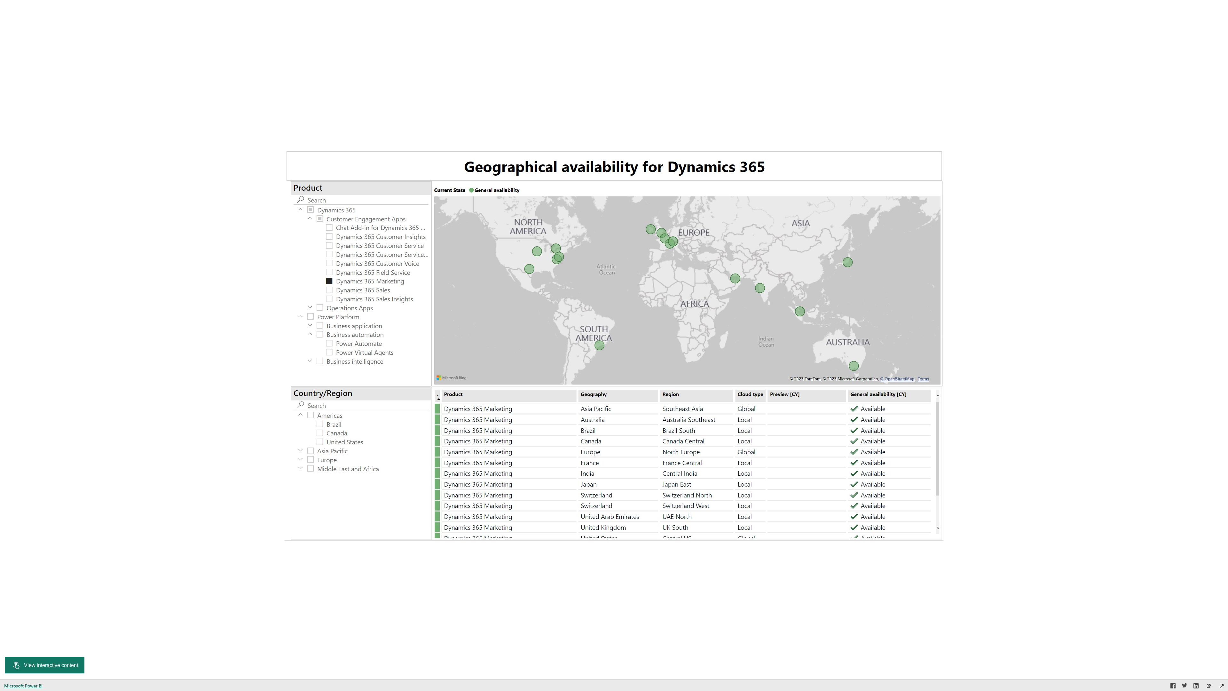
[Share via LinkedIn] (1196, 686)
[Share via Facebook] (1173, 686)
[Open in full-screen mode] (1221, 686)
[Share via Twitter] (1184, 686)
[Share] (1208, 686)
